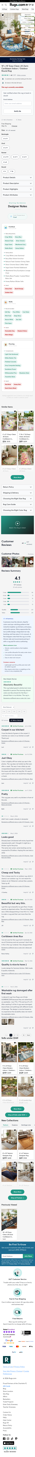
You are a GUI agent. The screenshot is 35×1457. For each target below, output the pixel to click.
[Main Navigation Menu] (2, 5)
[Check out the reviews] (10, 1449)
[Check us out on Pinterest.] (16, 1438)
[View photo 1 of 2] (4, 1022)
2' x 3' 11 (5, 157)
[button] (17, 15)
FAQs (5, 1417)
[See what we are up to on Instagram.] (8, 1438)
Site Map (6, 1394)
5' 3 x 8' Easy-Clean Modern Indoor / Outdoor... (9, 1068)
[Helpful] (30, 747)
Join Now (28, 1256)
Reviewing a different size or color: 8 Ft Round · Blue (17, 779)
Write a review (21, 75)
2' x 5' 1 (15, 157)
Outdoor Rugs (14, 9)
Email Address (7, 99)
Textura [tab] (5, 1125)
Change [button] (14, 126)
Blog (4, 1389)
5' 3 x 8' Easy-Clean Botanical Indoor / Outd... (8, 1102)
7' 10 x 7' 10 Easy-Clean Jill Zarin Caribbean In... (25, 436)
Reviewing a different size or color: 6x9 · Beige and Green (16, 948)
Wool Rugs (25, 9)
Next (28, 1035)
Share (19, 120)
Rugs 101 (6, 1423)
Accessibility (7, 1428)
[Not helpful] (33, 747)
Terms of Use (8, 1367)
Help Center (7, 1420)
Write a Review (17, 720)
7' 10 (11, 171)
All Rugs (4, 9)
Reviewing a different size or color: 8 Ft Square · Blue (17, 1017)
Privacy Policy (5, 1262)
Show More (17, 477)
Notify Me (17, 111)
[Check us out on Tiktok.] (12, 1438)
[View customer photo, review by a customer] (6, 561)
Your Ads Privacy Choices (12, 1371)
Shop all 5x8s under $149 (17, 1115)
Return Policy (7, 1425)
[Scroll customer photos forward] (31, 562)
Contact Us (7, 1412)
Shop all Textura (17, 1198)
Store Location (8, 1391)
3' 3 (4, 171)
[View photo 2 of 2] (11, 1022)
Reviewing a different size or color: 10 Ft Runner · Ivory (16, 974)
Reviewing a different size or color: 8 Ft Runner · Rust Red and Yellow (17, 856)
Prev (6, 1035)
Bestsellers (6, 1399)
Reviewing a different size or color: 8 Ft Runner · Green (15, 887)
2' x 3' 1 (5, 138)
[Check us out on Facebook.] (4, 1438)
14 (23, 1035)
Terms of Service (25, 1264)
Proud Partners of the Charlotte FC (15, 1383)
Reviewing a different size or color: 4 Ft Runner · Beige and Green (15, 804)
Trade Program (8, 1402)
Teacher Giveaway (9, 1407)
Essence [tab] (15, 1125)
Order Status (7, 1415)
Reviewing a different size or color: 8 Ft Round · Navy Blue (17, 920)
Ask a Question (8, 120)
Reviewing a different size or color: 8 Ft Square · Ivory (17, 822)
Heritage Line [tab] (26, 1125)
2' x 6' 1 (24, 157)
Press (5, 1431)
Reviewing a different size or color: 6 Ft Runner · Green (15, 742)
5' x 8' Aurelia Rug (25, 1100)
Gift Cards (6, 1386)
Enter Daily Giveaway (10, 1404)
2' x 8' (5, 162)
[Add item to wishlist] (15, 411)
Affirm (5, 1396)
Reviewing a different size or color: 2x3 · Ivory (16, 698)
